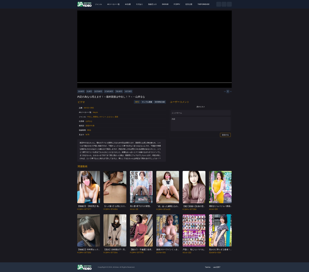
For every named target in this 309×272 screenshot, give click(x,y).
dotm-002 (161, 252)
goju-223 (213, 209)
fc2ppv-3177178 (136, 252)
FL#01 (89, 91)
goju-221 (134, 209)
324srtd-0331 (215, 252)
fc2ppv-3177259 (189, 209)
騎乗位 (95, 117)
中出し (89, 117)
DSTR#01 (98, 91)
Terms (207, 267)
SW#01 (81, 91)
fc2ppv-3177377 (84, 209)
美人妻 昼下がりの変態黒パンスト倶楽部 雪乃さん (151, 206)
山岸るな (89, 121)
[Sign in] (229, 4)
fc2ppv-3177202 (84, 252)
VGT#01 (128, 91)
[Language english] (229, 267)
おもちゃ (110, 117)
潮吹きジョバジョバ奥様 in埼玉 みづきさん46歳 (230, 206)
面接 (116, 117)
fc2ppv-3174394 (111, 209)
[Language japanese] (225, 267)
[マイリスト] (224, 4)
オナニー (102, 117)
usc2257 (216, 267)
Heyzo (95, 112)
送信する (225, 135)
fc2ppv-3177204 (111, 252)
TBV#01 (119, 91)
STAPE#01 (109, 91)
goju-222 (187, 252)
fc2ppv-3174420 (163, 209)
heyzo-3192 (89, 108)
